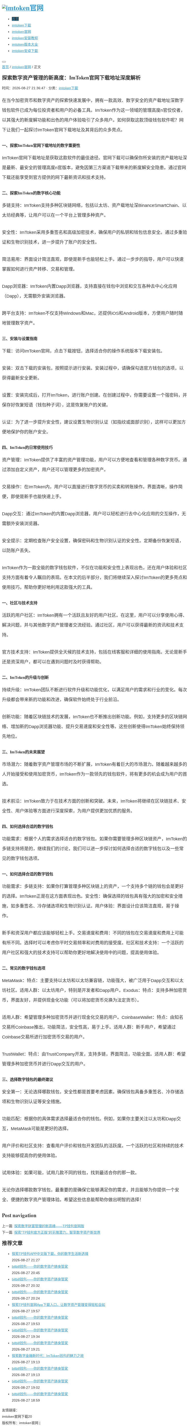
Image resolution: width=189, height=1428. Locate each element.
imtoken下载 (68, 88)
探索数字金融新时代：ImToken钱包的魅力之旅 (48, 1356)
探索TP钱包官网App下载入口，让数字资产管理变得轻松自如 (58, 1305)
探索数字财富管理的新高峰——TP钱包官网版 (49, 1226)
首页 (5, 67)
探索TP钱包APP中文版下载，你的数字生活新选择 (50, 1254)
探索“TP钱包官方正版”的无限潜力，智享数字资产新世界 (57, 1232)
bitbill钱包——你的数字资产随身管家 (40, 1266)
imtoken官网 (21, 67)
